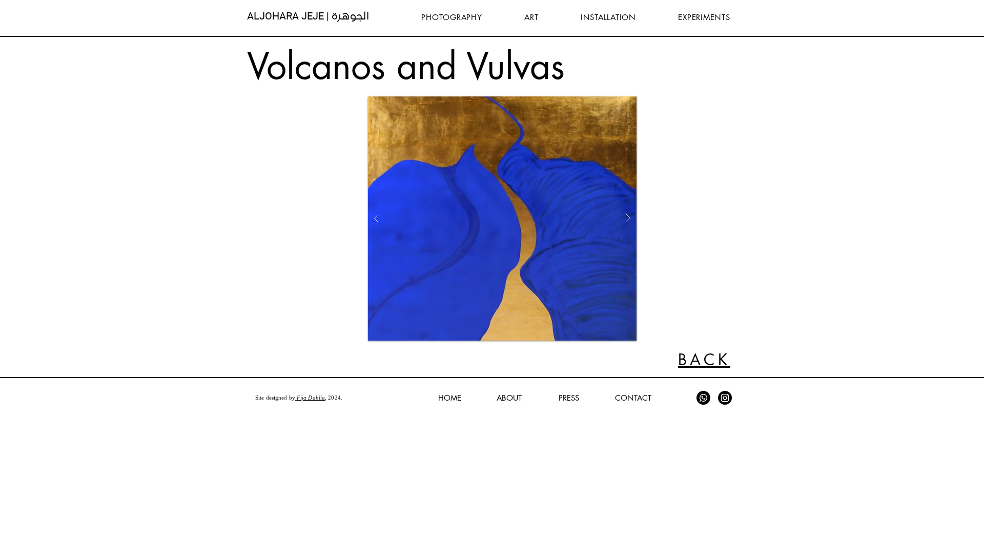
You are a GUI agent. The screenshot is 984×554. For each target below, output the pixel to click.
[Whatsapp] (703, 398)
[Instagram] (725, 398)
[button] (502, 218)
